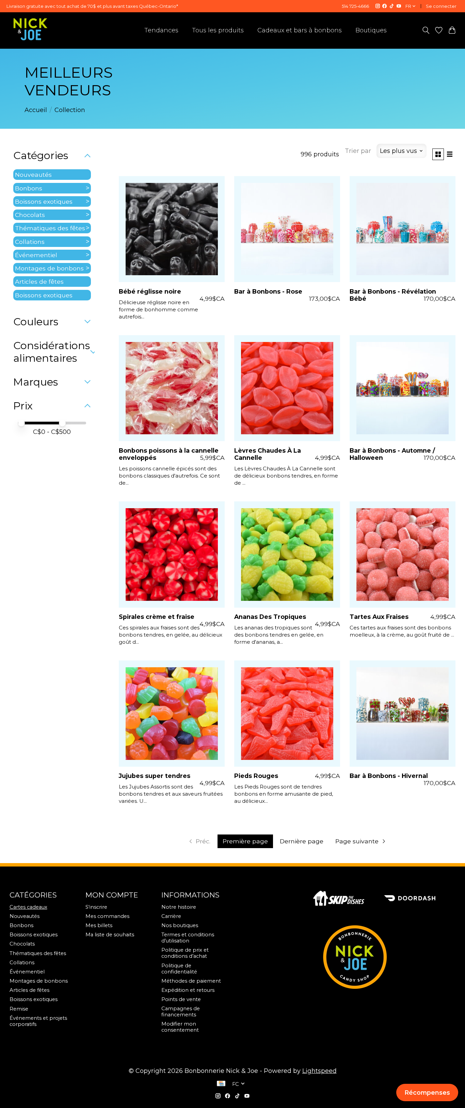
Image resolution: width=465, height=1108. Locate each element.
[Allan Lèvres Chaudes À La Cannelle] (287, 388)
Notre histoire (178, 907)
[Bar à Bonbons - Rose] (287, 229)
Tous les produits (218, 30)
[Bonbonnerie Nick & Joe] (30, 29)
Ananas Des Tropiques (270, 616)
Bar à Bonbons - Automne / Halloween (392, 454)
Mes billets (98, 925)
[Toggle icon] (426, 30)
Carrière (171, 916)
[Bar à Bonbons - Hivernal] (402, 713)
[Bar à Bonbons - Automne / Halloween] (402, 388)
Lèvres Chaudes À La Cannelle (267, 454)
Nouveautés (33, 174)
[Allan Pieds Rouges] (287, 713)
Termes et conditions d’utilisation (187, 938)
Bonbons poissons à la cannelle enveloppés (169, 454)
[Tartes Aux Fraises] (402, 554)
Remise (19, 1009)
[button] (427, 1092)
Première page (245, 841)
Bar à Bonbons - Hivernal (389, 775)
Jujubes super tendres (154, 775)
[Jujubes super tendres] (172, 713)
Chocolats (30, 214)
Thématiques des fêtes (50, 228)
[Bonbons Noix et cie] (384, 957)
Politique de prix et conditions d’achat (185, 953)
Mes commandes (107, 916)
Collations (30, 241)
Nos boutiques (179, 925)
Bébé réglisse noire (150, 291)
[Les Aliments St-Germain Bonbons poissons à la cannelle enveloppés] (172, 388)
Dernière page (301, 841)
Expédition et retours (187, 990)
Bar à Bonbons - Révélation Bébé (393, 295)
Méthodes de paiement (191, 981)
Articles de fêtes (39, 281)
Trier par (358, 151)
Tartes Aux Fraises (379, 616)
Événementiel (36, 255)
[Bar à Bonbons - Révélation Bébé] (402, 229)
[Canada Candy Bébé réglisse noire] (172, 229)
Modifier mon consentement (180, 1027)
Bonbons (28, 188)
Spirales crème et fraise (156, 616)
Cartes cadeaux (28, 907)
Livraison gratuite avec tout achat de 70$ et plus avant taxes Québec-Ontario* (92, 6)
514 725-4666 (355, 6)
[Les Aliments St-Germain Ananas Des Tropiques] (287, 554)
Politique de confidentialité (179, 969)
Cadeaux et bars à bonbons (299, 30)
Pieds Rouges (256, 775)
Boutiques (371, 30)
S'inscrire (96, 907)
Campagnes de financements (180, 1011)
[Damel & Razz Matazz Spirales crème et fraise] (172, 554)
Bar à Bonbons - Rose (268, 291)
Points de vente (181, 999)
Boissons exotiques (44, 201)
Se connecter (441, 6)
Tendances (161, 30)
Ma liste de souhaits (109, 935)
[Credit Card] (221, 1084)
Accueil (36, 110)
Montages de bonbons (49, 268)
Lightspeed (319, 1071)
